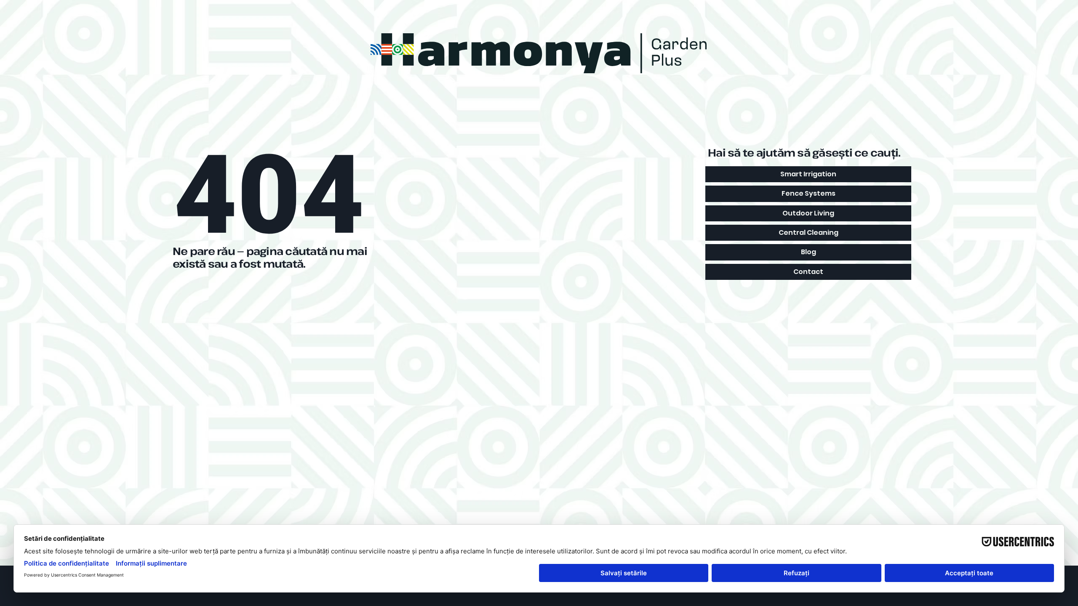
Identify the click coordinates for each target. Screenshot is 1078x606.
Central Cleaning (808, 232)
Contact (808, 271)
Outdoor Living (808, 213)
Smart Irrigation (808, 174)
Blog (808, 252)
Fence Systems (808, 193)
